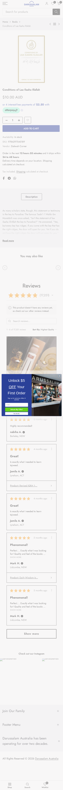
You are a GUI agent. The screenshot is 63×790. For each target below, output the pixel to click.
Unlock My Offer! (16, 409)
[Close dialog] (59, 376)
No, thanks (16, 413)
